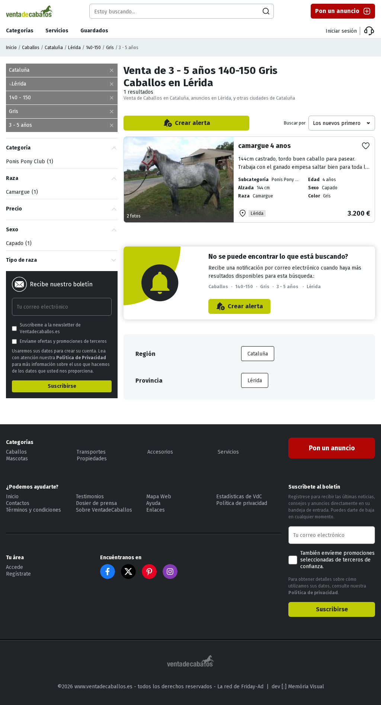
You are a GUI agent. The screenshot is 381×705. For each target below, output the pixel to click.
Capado (18, 243)
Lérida (74, 47)
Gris (110, 47)
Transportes (91, 452)
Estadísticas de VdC (239, 496)
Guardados (94, 31)
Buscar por (294, 123)
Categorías (19, 31)
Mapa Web (158, 496)
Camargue (21, 192)
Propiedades (92, 458)
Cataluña (54, 47)
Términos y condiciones (33, 510)
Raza (12, 178)
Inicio (11, 47)
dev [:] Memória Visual (298, 686)
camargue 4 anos (264, 146)
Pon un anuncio (337, 11)
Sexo (12, 229)
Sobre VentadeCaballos (104, 510)
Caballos (30, 47)
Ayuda (153, 503)
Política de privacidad (241, 503)
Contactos (17, 503)
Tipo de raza (21, 260)
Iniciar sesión (341, 31)
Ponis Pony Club (28, 161)
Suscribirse (62, 386)
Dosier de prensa (96, 503)
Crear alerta (192, 122)
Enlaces (155, 510)
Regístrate (18, 574)
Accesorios (160, 452)
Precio (14, 209)
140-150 (93, 47)
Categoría (18, 148)
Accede (14, 567)
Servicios (56, 31)
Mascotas (17, 458)
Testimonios (90, 496)
